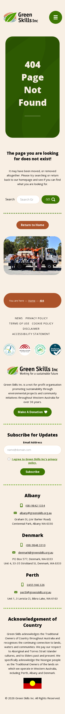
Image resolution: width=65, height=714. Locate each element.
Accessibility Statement (31, 334)
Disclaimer (31, 328)
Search (10, 199)
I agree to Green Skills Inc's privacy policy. (34, 461)
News (19, 318)
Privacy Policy (36, 318)
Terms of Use (19, 323)
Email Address (32, 442)
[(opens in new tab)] (9, 349)
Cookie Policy (42, 323)
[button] (51, 199)
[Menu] (55, 17)
